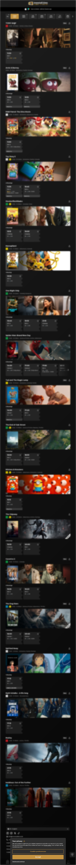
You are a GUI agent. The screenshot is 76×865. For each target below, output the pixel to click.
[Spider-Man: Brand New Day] (38, 350)
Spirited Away (12, 648)
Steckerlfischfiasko (14, 201)
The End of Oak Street (15, 425)
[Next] (72, 16)
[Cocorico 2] (38, 574)
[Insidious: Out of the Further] (38, 797)
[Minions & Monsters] (38, 484)
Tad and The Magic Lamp (17, 380)
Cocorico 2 (10, 559)
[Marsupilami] (38, 261)
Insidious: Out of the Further (18, 783)
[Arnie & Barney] (38, 82)
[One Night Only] (38, 305)
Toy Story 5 (10, 157)
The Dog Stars (12, 604)
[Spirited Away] (38, 663)
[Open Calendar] (67, 16)
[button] (20, 53)
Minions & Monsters (14, 470)
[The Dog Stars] (38, 618)
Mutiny (9, 738)
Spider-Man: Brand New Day (18, 335)
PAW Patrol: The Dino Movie (18, 112)
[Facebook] (7, 833)
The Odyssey (11, 514)
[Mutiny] (38, 752)
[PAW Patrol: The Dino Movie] (38, 126)
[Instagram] (11, 833)
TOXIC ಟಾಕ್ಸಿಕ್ (11, 23)
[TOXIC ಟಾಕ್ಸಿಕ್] (38, 38)
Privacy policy (47, 845)
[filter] (72, 854)
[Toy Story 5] (38, 171)
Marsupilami (11, 246)
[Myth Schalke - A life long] (38, 708)
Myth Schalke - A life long (17, 693)
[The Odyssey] (38, 529)
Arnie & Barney (12, 68)
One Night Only (12, 291)
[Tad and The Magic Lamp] (38, 395)
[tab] (7, 861)
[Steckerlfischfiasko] (38, 216)
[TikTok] (19, 833)
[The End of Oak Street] (38, 439)
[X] (15, 833)
